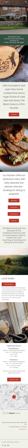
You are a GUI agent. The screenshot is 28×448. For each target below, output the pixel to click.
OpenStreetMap (20, 409)
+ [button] (2, 386)
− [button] (2, 388)
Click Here (24, 427)
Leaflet (14, 409)
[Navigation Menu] (26, 2)
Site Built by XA (23, 429)
